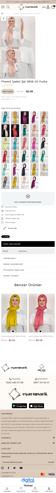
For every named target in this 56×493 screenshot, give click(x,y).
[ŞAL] (7, 13)
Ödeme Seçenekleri (13, 264)
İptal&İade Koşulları (13, 270)
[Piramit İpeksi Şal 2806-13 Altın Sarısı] (16, 182)
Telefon (14, 379)
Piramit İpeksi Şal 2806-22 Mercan (42, 336)
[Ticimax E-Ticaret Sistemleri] (28, 485)
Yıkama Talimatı (11, 276)
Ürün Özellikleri (11, 244)
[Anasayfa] (4, 13)
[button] (13, 331)
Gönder (50, 462)
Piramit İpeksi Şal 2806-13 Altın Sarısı (14, 336)
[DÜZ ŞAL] (9, 13)
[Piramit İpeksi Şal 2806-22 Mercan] (25, 143)
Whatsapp (41, 379)
